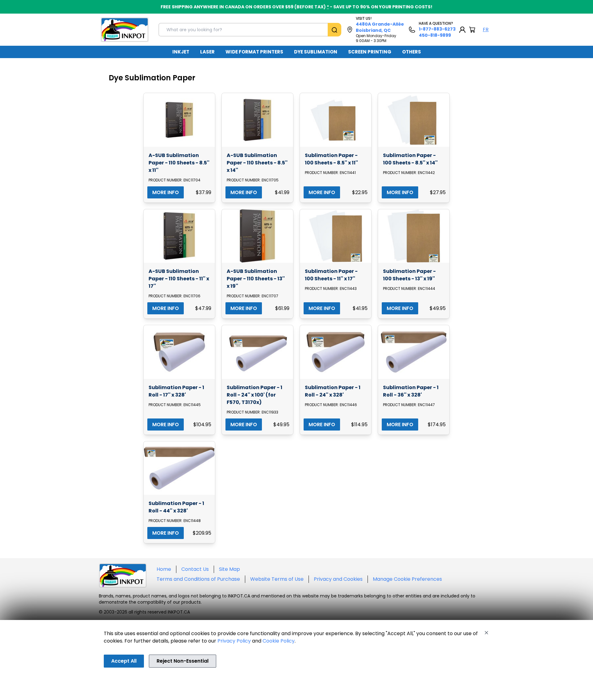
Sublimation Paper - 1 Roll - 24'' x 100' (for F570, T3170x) (254, 395)
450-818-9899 (435, 35)
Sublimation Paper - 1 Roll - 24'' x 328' (332, 391)
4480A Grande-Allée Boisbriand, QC (380, 27)
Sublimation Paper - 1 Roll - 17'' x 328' (176, 391)
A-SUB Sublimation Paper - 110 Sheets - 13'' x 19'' (256, 279)
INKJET (180, 52)
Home (164, 569)
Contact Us (195, 569)
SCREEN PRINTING (369, 52)
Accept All (124, 660)
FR (486, 29)
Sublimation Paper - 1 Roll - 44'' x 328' (176, 507)
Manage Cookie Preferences (407, 579)
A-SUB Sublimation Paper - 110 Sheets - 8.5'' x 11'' (179, 163)
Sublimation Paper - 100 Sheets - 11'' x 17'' (331, 275)
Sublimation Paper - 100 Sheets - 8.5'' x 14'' (410, 159)
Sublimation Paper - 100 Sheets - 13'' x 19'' (409, 275)
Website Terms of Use (277, 579)
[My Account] (462, 30)
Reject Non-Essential (182, 660)
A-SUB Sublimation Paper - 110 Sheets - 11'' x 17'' (179, 279)
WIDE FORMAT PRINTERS (254, 52)
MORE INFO (165, 192)
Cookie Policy (279, 640)
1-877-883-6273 (437, 29)
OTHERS (411, 52)
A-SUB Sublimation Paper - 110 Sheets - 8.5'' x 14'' (257, 163)
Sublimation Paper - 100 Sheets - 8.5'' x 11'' (331, 159)
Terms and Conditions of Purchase (198, 579)
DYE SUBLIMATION (315, 52)
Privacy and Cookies (338, 579)
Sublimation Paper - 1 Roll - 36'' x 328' (411, 391)
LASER (207, 52)
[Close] (486, 632)
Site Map (229, 569)
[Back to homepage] (125, 29)
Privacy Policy (234, 640)
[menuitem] (180, 52)
